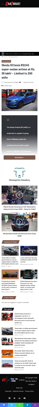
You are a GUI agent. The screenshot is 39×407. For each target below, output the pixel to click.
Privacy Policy (29, 391)
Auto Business (13, 57)
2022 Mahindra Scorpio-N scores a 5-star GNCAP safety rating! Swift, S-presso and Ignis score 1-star (28, 285)
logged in (13, 302)
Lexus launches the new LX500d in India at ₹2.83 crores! (28, 260)
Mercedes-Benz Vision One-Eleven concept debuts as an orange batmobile (24, 353)
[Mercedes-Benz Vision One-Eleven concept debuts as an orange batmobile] (7, 354)
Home (5, 57)
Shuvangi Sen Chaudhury (11, 82)
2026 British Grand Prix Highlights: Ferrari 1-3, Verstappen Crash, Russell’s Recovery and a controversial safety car (25, 318)
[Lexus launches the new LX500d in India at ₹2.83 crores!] (29, 251)
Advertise (8, 391)
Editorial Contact (18, 391)
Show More (19, 157)
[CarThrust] (13, 3)
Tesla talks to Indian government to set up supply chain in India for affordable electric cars (26, 330)
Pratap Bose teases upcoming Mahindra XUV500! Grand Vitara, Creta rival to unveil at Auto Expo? (9, 285)
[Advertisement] (19, 29)
